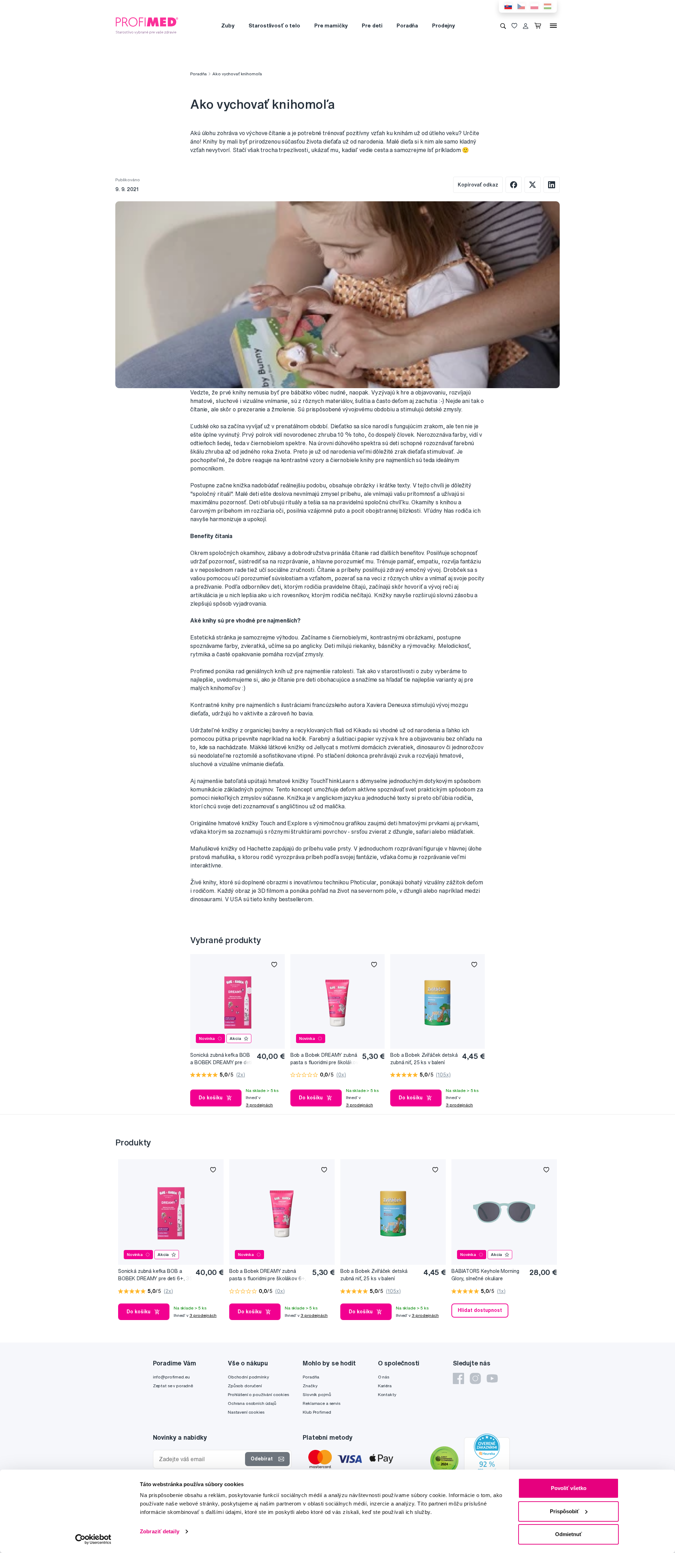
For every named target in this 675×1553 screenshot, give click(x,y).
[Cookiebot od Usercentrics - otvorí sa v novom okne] (93, 1539)
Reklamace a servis (321, 1403)
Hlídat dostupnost (480, 1310)
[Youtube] (492, 1378)
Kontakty (387, 1394)
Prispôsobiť (564, 1511)
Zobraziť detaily (159, 1531)
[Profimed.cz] (147, 25)
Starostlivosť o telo (274, 25)
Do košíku (211, 1097)
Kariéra (385, 1385)
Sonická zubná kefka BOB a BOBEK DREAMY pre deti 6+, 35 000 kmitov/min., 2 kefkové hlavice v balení (221, 1059)
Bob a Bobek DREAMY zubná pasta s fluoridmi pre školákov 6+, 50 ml (324, 1059)
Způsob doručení (245, 1385)
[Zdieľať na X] (533, 185)
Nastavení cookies (246, 1412)
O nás (383, 1377)
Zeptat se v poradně (173, 1385)
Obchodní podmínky (248, 1377)
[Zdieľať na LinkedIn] (552, 185)
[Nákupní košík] (539, 25)
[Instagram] (475, 1378)
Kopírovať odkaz (478, 184)
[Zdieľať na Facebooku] (514, 185)
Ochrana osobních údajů (252, 1403)
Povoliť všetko (568, 1488)
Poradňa (407, 25)
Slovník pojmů (317, 1394)
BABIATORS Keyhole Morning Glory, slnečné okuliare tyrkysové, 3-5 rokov (485, 1275)
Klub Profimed (317, 1412)
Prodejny (443, 25)
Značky (310, 1385)
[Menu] (553, 25)
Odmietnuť (568, 1534)
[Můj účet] (525, 25)
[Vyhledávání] (503, 25)
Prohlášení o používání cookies (258, 1394)
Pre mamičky (331, 25)
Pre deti (372, 25)
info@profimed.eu (171, 1377)
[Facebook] (458, 1378)
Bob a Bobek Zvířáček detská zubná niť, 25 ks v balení (423, 1059)
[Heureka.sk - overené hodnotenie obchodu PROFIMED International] (487, 1461)
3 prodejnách (259, 1105)
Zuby (227, 25)
